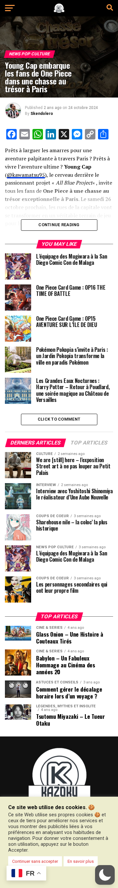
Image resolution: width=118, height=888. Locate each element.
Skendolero (41, 113)
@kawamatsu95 (26, 174)
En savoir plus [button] (81, 861)
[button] (105, 875)
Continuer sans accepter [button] (35, 861)
